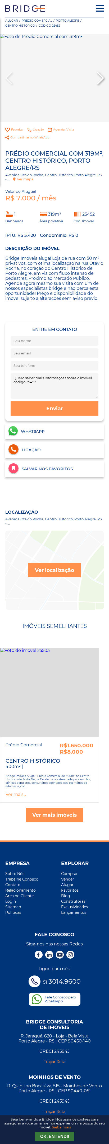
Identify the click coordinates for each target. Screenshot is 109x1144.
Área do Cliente (19, 895)
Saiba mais (61, 1127)
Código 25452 (49, 25)
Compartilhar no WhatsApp (29, 137)
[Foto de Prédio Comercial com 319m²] (54, 78)
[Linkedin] (49, 955)
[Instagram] (70, 955)
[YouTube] (60, 955)
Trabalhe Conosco (21, 879)
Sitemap (13, 907)
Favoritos (70, 890)
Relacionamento (20, 890)
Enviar (54, 408)
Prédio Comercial (37, 20)
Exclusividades (74, 907)
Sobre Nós (14, 873)
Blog (65, 895)
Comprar (69, 873)
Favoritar (17, 129)
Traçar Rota (54, 1061)
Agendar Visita (63, 129)
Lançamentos (73, 912)
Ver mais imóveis (54, 815)
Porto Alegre (67, 20)
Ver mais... (16, 794)
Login (10, 901)
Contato (12, 884)
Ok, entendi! (54, 1136)
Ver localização (54, 570)
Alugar (11, 20)
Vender (67, 879)
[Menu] (100, 8)
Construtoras (73, 901)
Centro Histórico (20, 25)
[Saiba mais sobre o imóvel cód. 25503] (49, 692)
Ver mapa (25, 179)
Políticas (13, 912)
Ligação (38, 129)
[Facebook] (39, 955)
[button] (99, 78)
